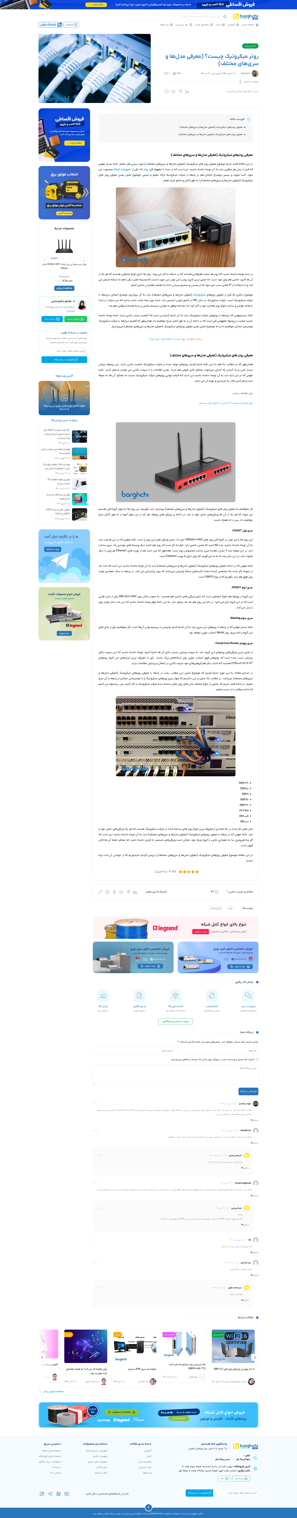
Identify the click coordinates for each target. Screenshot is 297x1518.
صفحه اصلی (248, 24)
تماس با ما (55, 1472)
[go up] (148, 1507)
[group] (64, 556)
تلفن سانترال (101, 1472)
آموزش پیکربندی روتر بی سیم (99, 1364)
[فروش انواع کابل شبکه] (148, 1415)
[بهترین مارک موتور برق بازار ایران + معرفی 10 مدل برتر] (79, 469)
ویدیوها (164, 24)
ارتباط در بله (50, 319)
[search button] (225, 17)
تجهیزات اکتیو (100, 1456)
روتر (230, 908)
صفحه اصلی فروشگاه (50, 1456)
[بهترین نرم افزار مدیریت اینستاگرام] (79, 499)
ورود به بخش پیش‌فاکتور (176, 1021)
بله (222, 1478)
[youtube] (66, 1493)
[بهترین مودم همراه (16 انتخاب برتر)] (79, 484)
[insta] (41, 1493)
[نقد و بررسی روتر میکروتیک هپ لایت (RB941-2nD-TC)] (239, 1344)
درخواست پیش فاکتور (49, 1461)
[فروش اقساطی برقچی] (148, 4)
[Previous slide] (83, 260)
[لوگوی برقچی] (245, 17)
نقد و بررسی (181, 24)
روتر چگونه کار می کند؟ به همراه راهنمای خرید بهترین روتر (142, 1371)
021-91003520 (243, 1459)
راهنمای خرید (202, 24)
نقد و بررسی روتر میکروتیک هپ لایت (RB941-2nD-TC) (242, 1366)
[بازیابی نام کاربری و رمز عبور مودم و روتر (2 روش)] (43, 1344)
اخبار (218, 24)
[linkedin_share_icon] (187, 91)
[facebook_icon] (114, 892)
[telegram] (50, 1493)
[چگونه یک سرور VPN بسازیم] (190, 1346)
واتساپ (239, 1478)
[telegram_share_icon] (180, 91)
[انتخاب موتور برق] (64, 193)
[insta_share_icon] (166, 91)
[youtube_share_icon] (173, 91)
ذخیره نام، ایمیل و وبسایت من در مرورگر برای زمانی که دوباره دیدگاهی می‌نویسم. (213, 1059)
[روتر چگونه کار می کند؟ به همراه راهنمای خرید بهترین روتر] (141, 1346)
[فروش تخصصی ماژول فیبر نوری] (218, 957)
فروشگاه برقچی (48, 24)
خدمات (69, 24)
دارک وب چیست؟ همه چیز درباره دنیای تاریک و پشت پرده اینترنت (56, 434)
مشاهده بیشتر (64, 288)
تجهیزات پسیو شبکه (97, 1450)
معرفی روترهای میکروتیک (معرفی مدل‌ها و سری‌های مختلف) (211, 127)
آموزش (231, 24)
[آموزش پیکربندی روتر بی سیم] (92, 1344)
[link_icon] (100, 892)
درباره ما (56, 1467)
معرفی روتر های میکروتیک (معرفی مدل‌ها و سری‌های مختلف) (211, 134)
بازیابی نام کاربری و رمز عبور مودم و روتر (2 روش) (43, 1366)
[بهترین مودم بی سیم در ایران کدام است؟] (79, 454)
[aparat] (58, 1493)
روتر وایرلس (216, 908)
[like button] (216, 892)
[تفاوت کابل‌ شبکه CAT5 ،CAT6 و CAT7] (79, 514)
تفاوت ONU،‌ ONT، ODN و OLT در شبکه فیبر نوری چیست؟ (64, 407)
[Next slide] (45, 260)
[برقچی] (242, 1446)
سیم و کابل (102, 1467)
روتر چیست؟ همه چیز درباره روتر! (167, 339)
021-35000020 (222, 1459)
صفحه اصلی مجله (51, 1450)
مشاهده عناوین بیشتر (53, 1391)
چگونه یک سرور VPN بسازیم (198, 1369)
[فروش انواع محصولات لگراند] (64, 613)
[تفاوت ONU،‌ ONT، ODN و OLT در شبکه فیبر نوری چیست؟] (64, 398)
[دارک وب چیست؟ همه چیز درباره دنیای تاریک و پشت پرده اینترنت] (79, 436)
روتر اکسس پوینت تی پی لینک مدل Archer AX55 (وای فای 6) (64, 266)
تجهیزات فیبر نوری (98, 1461)
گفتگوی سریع (74, 319)
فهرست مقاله (237, 119)
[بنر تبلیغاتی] (175, 928)
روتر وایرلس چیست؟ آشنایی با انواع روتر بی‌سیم (226, 403)
